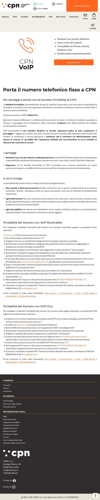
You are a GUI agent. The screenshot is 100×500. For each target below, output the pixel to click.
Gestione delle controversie (14, 443)
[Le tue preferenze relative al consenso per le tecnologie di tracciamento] (95, 495)
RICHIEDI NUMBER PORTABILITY (71, 279)
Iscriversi (10, 235)
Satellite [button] (24, 17)
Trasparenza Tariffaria (11, 422)
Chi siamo (7, 385)
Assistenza (73, 17)
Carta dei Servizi (9, 419)
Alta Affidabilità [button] (38, 17)
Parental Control (9, 407)
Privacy (6, 437)
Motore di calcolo (10, 431)
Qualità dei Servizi (10, 428)
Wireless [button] (5, 17)
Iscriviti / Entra (83, 6)
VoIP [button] (50, 17)
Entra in (43, 8)
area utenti (22, 324)
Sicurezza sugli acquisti (12, 404)
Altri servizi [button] (60, 17)
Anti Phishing (8, 401)
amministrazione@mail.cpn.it (35, 261)
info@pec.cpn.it (31, 288)
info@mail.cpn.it (10, 470)
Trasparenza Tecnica (11, 425)
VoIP (42, 238)
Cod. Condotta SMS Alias (12, 440)
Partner (6, 388)
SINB (5, 416)
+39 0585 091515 (10, 473)
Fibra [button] (15, 17)
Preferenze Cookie (10, 434)
